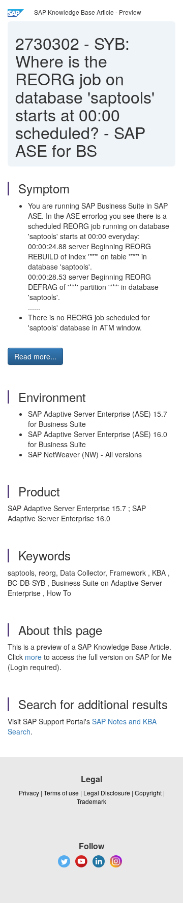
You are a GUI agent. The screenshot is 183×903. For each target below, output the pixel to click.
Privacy (29, 792)
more (33, 657)
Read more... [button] (35, 356)
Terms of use (61, 792)
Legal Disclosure (106, 792)
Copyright (148, 792)
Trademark (91, 801)
